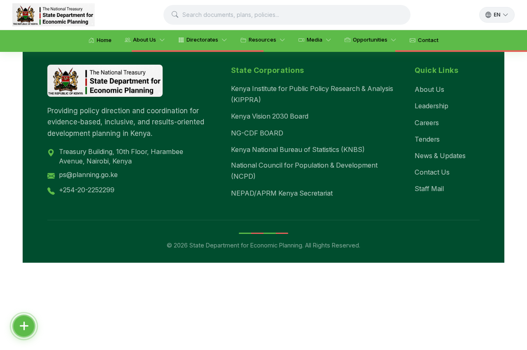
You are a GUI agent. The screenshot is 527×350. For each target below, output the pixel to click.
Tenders (427, 139)
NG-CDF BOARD (257, 133)
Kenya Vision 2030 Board (269, 116)
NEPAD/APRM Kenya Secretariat (282, 193)
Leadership (431, 106)
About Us (429, 89)
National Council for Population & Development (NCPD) (304, 170)
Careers (427, 123)
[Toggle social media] (23, 326)
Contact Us (432, 172)
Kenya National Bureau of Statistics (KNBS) (298, 149)
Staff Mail (429, 188)
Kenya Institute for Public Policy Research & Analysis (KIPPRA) (312, 94)
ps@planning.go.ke (88, 174)
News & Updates (440, 156)
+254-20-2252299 (86, 190)
